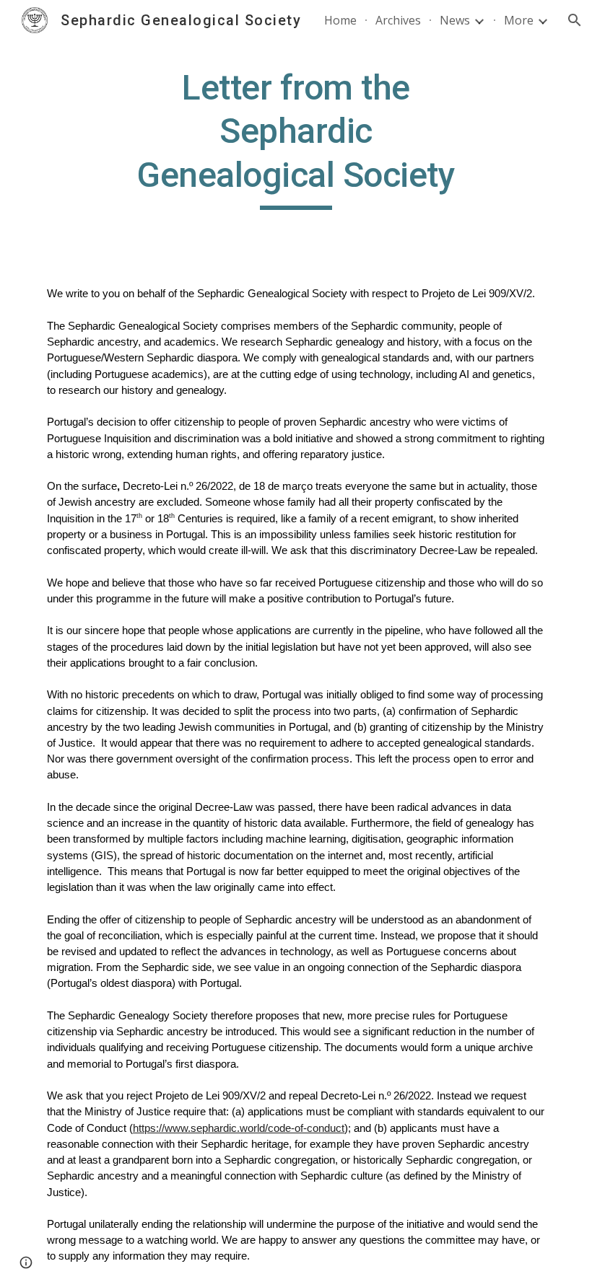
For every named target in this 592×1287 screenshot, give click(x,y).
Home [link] (340, 20)
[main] (296, 138)
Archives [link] (398, 20)
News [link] (455, 20)
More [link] (519, 20)
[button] (574, 20)
